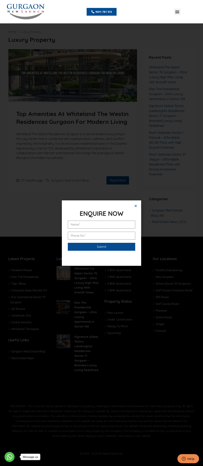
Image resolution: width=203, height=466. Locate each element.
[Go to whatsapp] (9, 457)
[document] (101, 233)
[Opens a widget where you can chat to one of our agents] (188, 459)
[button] (177, 12)
